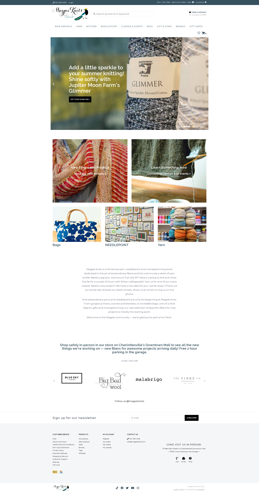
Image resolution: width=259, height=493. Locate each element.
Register (106, 439)
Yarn (79, 26)
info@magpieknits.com (136, 442)
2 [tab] (186, 126)
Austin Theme (179, 489)
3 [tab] (194, 126)
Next (199, 84)
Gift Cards (196, 26)
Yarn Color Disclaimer (61, 447)
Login (71, 2)
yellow (133, 361)
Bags (150, 26)
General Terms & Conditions (63, 444)
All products (83, 439)
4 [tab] (202, 126)
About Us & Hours (59, 442)
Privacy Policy (58, 450)
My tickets (107, 444)
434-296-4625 (134, 439)
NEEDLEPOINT (109, 26)
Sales (81, 444)
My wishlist (107, 447)
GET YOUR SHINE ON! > (80, 99)
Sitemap (56, 462)
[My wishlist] (198, 33)
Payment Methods (60, 453)
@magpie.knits (135, 401)
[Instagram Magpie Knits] (138, 488)
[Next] (204, 381)
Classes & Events (132, 26)
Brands (180, 26)
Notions (91, 26)
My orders (106, 442)
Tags (80, 450)
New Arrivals (63, 26)
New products (84, 442)
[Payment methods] (56, 472)
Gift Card (56, 465)
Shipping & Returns (60, 456)
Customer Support (60, 459)
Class (124, 361)
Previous (59, 84)
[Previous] (54, 381)
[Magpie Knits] (70, 14)
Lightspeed (200, 489)
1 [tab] (179, 126)
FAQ (54, 439)
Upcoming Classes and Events (168, 173)
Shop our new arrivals (89, 173)
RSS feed (82, 453)
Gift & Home (164, 26)
